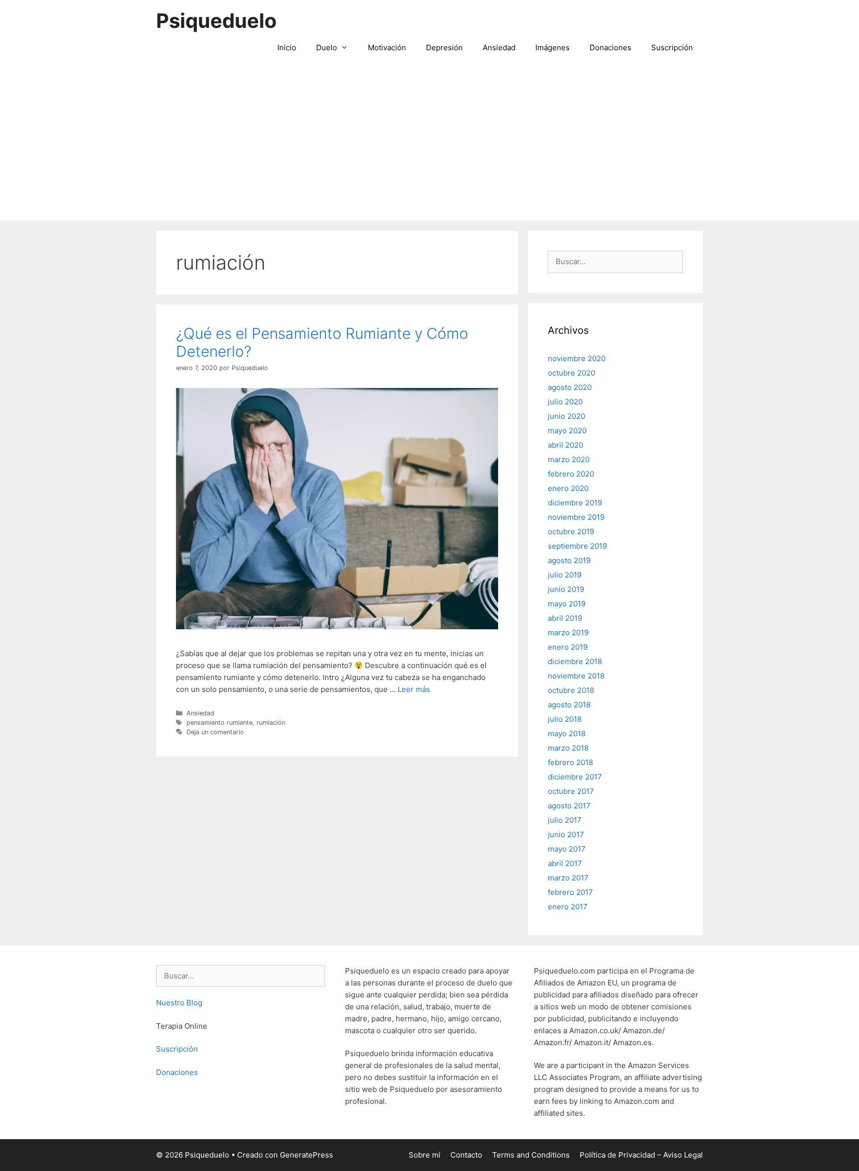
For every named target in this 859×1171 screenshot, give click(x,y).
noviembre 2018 (576, 676)
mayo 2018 (567, 733)
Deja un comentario (215, 732)
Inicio (286, 47)
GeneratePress (306, 1155)
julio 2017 (565, 820)
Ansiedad (499, 47)
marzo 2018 (568, 748)
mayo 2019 (567, 603)
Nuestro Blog (179, 1002)
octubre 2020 (571, 373)
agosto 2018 (569, 704)
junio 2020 (566, 416)
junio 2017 (566, 834)
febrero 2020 (571, 474)
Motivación (387, 47)
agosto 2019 (569, 560)
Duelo (326, 47)
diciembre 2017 (575, 776)
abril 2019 (565, 618)
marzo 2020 (569, 459)
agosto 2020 (570, 387)
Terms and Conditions (531, 1155)
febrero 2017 (570, 892)
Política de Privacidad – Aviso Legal (641, 1155)
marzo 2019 (568, 632)
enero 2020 (568, 488)
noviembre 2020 (576, 358)
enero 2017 (568, 906)
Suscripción (672, 47)
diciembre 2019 (575, 502)
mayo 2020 (567, 430)
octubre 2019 (571, 531)
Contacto (466, 1155)
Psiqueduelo (216, 20)
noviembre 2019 (576, 517)
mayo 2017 (567, 849)
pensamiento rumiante (219, 722)
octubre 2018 (571, 690)
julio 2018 (565, 719)
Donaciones (610, 47)
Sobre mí (424, 1155)
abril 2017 (565, 863)
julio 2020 (565, 401)
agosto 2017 (569, 805)
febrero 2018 (570, 762)
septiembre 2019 (577, 546)
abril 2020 (565, 445)
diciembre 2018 (575, 661)
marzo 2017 (568, 877)
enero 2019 (568, 647)
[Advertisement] (429, 146)
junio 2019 (566, 589)
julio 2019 (565, 575)
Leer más (414, 689)
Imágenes (552, 47)
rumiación (271, 722)
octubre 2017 (571, 791)
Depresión (444, 47)
